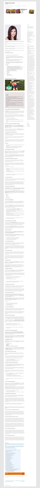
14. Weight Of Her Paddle (8, 461)
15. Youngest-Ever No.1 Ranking (9, 462)
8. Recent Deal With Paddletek (9, 457)
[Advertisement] (20, 19)
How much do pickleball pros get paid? (10, 471)
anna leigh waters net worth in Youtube (9, 451)
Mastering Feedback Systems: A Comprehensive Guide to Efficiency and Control (30, 54)
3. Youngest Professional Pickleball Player (9, 454)
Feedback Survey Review (10, 3)
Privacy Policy (28, 125)
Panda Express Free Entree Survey (8, 7)
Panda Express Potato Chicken (30, 32)
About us (28, 123)
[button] (19, 450)
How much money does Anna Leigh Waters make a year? (12, 469)
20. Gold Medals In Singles (8, 465)
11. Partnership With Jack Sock (9, 459)
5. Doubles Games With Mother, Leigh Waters (10, 455)
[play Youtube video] (15, 85)
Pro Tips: (6, 452)
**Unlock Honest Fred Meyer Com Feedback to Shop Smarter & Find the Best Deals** (30, 47)
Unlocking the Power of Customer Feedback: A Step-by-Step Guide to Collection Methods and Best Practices (30, 110)
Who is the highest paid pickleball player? (10, 470)
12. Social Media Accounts (8, 460)
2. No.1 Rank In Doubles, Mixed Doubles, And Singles (10, 453)
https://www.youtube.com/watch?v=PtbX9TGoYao (10, 447)
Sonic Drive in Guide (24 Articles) (30, 26)
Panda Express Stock (29, 41)
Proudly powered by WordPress (7, 485)
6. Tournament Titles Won (8, 456)
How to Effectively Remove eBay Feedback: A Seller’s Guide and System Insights (30, 93)
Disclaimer (28, 124)
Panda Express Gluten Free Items (30, 31)
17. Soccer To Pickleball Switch (9, 463)
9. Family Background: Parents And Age (9, 458)
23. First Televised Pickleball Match (9, 467)
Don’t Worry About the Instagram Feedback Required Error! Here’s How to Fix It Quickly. (31, 49)
